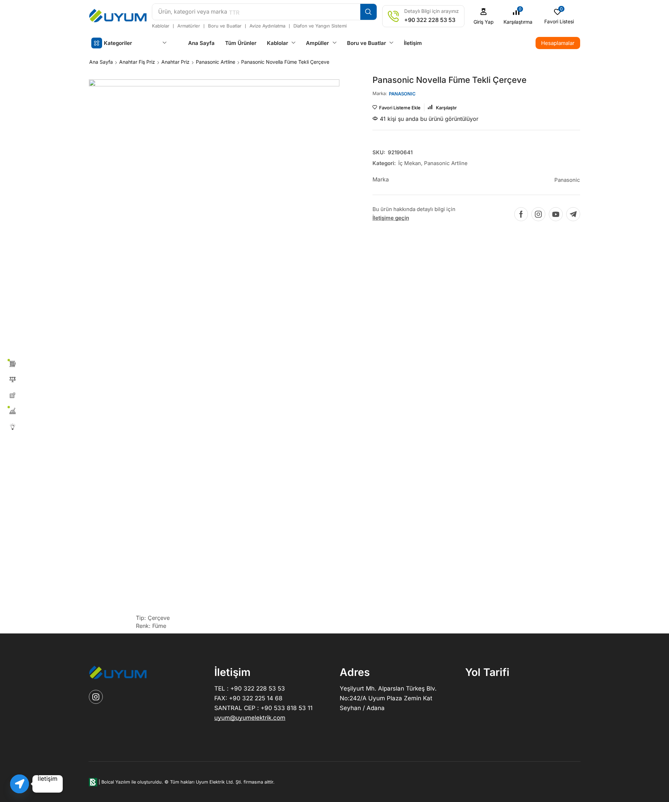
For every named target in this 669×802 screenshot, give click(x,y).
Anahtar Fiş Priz (137, 62)
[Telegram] (573, 214)
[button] (484, 16)
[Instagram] (538, 214)
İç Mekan (409, 163)
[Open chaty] (19, 783)
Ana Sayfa (101, 62)
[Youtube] (556, 214)
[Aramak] (368, 12)
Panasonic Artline (215, 62)
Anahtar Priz (175, 62)
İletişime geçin (390, 218)
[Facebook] (521, 214)
